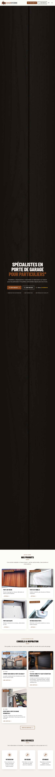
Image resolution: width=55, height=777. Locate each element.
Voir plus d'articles (27, 727)
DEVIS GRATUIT (14, 287)
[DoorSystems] (9, 3)
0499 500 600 (43, 2)
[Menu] (52, 3)
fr (48, 2)
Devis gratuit (33, 2)
